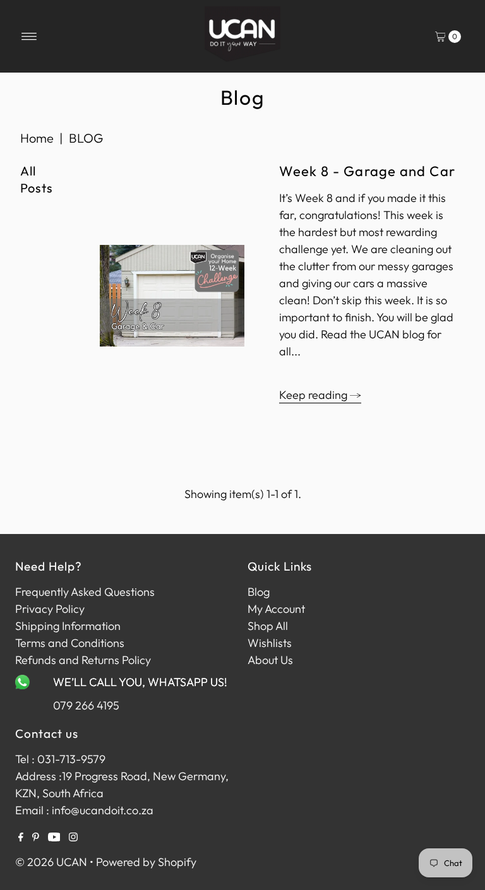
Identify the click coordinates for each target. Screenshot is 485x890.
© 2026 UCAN (51, 862)
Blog (259, 591)
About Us (270, 660)
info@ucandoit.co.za (102, 810)
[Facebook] (20, 837)
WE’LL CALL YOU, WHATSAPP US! (140, 682)
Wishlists (270, 643)
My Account (276, 609)
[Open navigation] (29, 36)
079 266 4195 (86, 705)
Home (37, 138)
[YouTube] (54, 837)
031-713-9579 (71, 759)
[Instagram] (73, 837)
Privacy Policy (50, 609)
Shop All (268, 626)
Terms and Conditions (69, 643)
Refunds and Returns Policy (83, 660)
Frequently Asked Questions (85, 591)
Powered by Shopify (146, 862)
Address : (38, 776)
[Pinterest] (35, 837)
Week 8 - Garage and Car (367, 171)
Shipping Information (68, 626)
